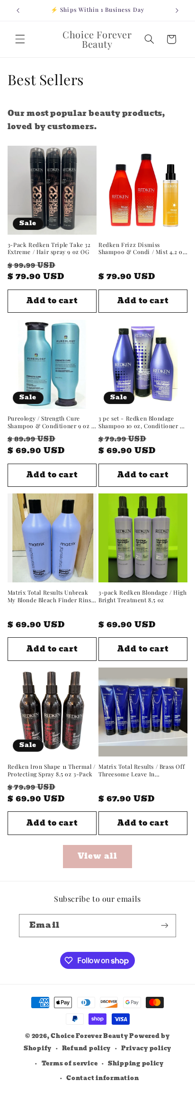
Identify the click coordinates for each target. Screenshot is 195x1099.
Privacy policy (146, 1048)
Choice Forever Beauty (90, 1036)
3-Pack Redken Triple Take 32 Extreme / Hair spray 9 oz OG (49, 248)
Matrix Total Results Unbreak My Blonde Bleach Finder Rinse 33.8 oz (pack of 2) (51, 596)
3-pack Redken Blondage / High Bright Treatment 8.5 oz (142, 596)
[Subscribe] (164, 925)
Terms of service (70, 1063)
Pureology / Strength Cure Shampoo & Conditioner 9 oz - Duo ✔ (51, 422)
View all (97, 856)
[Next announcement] (177, 10)
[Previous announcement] (18, 10)
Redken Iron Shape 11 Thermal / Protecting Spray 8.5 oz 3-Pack (52, 770)
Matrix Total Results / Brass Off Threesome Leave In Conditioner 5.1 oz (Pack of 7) (141, 770)
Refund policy (86, 1048)
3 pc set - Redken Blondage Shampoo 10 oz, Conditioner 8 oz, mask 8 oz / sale (140, 422)
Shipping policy (136, 1063)
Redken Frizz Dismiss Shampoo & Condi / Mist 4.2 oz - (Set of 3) (142, 248)
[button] (20, 39)
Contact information (102, 1078)
